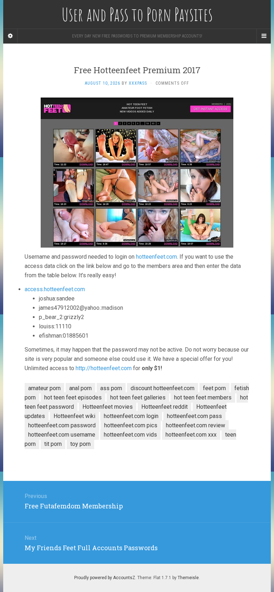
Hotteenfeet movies (107, 406)
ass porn (111, 388)
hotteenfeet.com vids (130, 434)
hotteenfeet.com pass (194, 416)
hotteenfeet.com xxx (191, 434)
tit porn (53, 444)
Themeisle (188, 577)
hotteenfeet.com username (61, 434)
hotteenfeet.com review (195, 425)
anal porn (80, 388)
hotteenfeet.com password (62, 425)
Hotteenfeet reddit (164, 406)
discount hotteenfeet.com (162, 388)
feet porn (214, 388)
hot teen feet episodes (73, 397)
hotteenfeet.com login (131, 416)
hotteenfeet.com (156, 256)
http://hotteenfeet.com (104, 368)
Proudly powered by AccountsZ (104, 577)
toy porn (80, 444)
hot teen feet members (203, 397)
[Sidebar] (10, 36)
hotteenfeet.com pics (130, 425)
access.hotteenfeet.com (55, 289)
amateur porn (44, 388)
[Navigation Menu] (264, 36)
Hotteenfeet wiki (74, 416)
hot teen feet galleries (138, 397)
